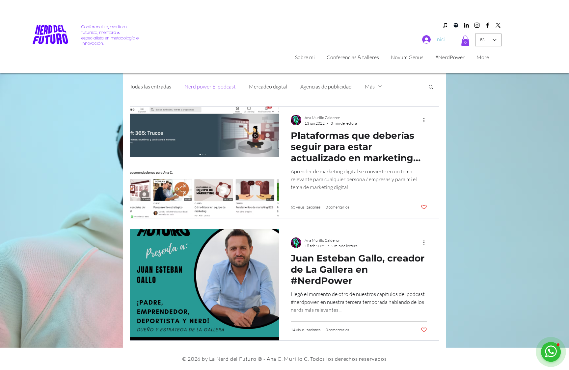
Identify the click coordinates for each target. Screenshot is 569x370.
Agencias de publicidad (326, 86)
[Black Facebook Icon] (487, 25)
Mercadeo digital (268, 86)
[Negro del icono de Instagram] (477, 25)
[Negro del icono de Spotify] (455, 25)
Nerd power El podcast (210, 86)
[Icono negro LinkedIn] (466, 25)
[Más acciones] (426, 120)
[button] (465, 41)
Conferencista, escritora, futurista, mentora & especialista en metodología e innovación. (110, 35)
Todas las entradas (150, 86)
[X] (498, 25)
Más (370, 86)
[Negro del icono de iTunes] (445, 25)
